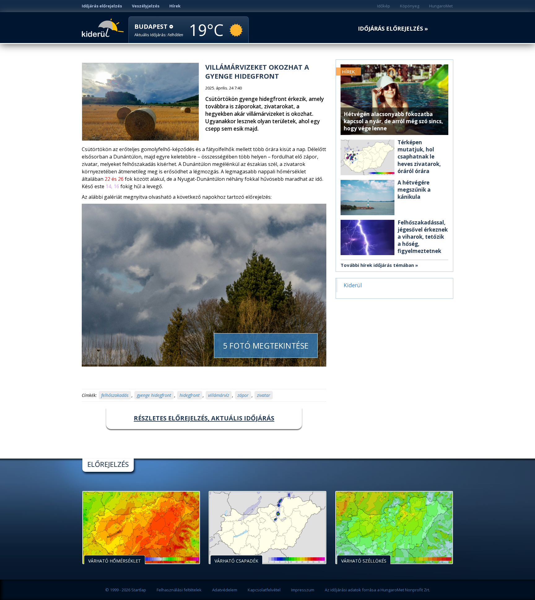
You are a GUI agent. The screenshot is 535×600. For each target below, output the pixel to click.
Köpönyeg (409, 6)
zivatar (263, 395)
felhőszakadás (114, 395)
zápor (243, 395)
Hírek (175, 6)
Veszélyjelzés (145, 6)
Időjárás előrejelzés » (393, 28)
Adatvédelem (224, 590)
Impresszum (302, 590)
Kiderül (104, 27)
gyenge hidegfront (154, 395)
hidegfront (190, 395)
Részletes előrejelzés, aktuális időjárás (204, 418)
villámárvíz (218, 395)
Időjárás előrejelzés (102, 6)
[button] (159, 30)
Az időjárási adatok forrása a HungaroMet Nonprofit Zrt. (377, 590)
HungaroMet (441, 6)
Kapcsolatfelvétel (264, 590)
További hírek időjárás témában (377, 265)
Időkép (383, 6)
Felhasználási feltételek (179, 590)
